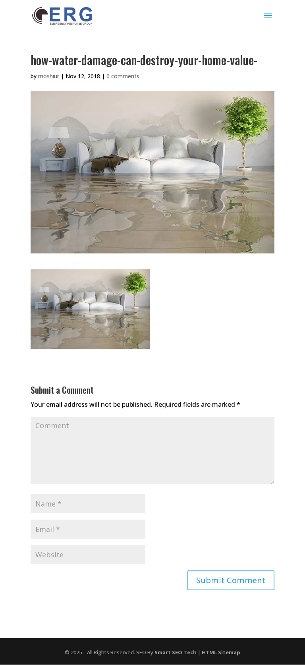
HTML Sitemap (221, 652)
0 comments (122, 76)
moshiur (48, 76)
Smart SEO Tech (175, 652)
